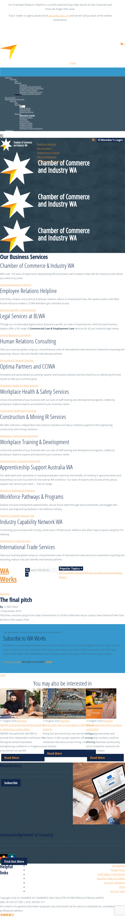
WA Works (8, 575)
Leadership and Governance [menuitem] (30, 86)
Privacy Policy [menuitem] (118, 870)
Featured (111, 573)
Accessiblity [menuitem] (118, 865)
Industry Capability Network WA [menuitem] (17, 515)
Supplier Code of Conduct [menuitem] (111, 878)
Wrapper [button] (13, 79)
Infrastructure (92, 573)
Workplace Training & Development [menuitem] (19, 436)
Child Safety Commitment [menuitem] (111, 874)
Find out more (14, 861)
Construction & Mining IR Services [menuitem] (18, 410)
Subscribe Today (12, 661)
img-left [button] (22, 106)
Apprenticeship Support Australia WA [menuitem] (20, 461)
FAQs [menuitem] (122, 887)
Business (63, 573)
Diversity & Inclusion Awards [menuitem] (30, 94)
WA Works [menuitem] (23, 119)
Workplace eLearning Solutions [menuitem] (31, 128)
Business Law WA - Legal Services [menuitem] (18, 310)
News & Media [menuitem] (25, 108)
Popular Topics (70, 568)
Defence (72, 573)
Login (49, 661)
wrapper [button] (18, 104)
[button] (27, 115)
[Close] (121, 4)
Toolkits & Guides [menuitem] (26, 125)
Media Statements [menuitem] (27, 112)
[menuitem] (44, 148)
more (73, 63)
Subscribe (11, 783)
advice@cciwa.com (58, 15)
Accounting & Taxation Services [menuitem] (17, 360)
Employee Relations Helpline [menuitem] (15, 284)
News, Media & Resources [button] (14, 99)
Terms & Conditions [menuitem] (114, 882)
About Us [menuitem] (23, 84)
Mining (103, 573)
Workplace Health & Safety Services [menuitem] (19, 385)
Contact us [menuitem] (9, 130)
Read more (11, 757)
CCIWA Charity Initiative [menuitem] (28, 90)
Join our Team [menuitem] (10, 97)
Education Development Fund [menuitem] (31, 92)
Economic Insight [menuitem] (26, 123)
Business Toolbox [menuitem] (26, 117)
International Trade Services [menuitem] (15, 541)
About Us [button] (8, 77)
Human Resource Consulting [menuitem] (15, 335)
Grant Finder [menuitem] (24, 121)
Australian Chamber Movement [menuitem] (31, 88)
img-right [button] (18, 95)
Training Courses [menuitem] (26, 126)
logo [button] (16, 81)
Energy (81, 573)
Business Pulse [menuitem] (25, 110)
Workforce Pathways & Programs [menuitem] (17, 490)
